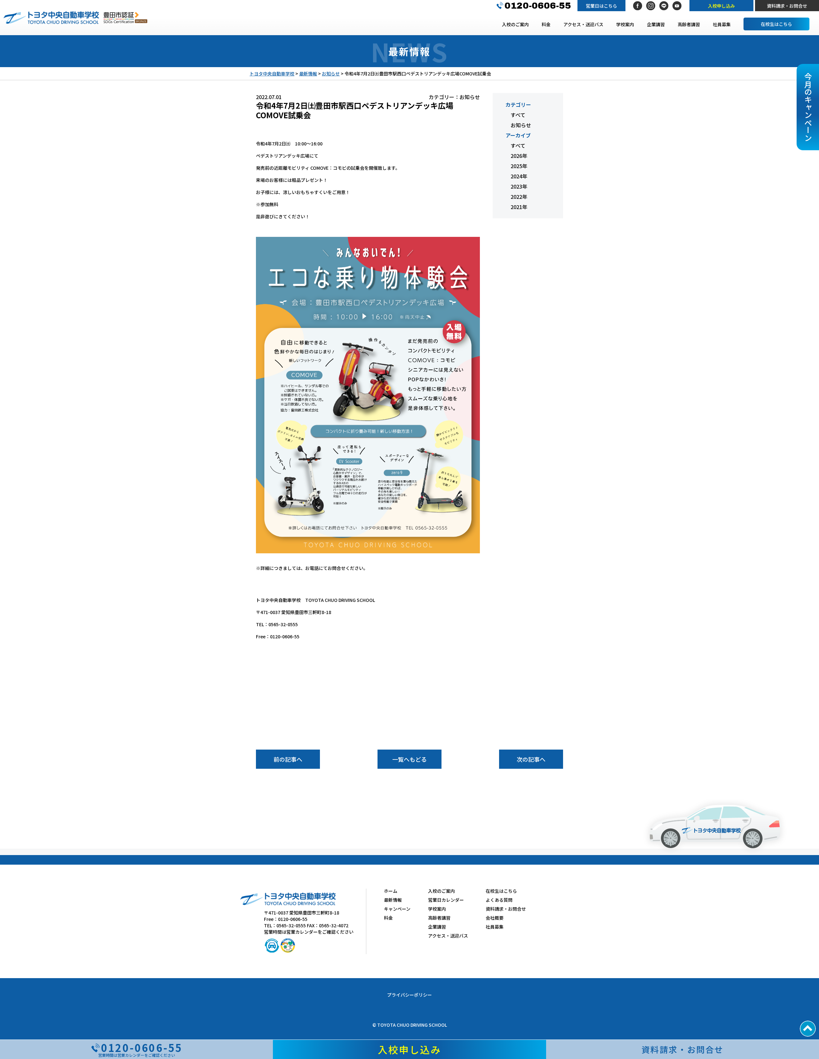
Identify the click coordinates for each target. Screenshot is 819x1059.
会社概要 (495, 918)
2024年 (519, 176)
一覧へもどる (409, 759)
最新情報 (393, 900)
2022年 (519, 196)
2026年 (519, 156)
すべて (518, 115)
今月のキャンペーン (808, 107)
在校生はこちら (776, 24)
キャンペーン (397, 909)
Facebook (637, 5)
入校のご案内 (515, 24)
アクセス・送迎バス (583, 24)
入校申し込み (721, 6)
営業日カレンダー (446, 900)
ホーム (390, 891)
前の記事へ (288, 759)
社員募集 (722, 24)
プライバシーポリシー (409, 995)
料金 (546, 24)
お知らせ (521, 125)
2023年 (519, 186)
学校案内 (625, 24)
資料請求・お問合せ (787, 6)
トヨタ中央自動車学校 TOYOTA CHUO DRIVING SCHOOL (51, 17)
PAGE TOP (808, 1029)
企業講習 (656, 24)
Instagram (650, 5)
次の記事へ (531, 759)
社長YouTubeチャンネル (676, 5)
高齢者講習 (689, 24)
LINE (663, 5)
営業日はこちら (601, 6)
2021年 (519, 207)
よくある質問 (499, 900)
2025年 (519, 166)
